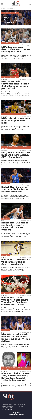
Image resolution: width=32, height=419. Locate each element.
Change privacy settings (16, 414)
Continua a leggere (25, 45)
